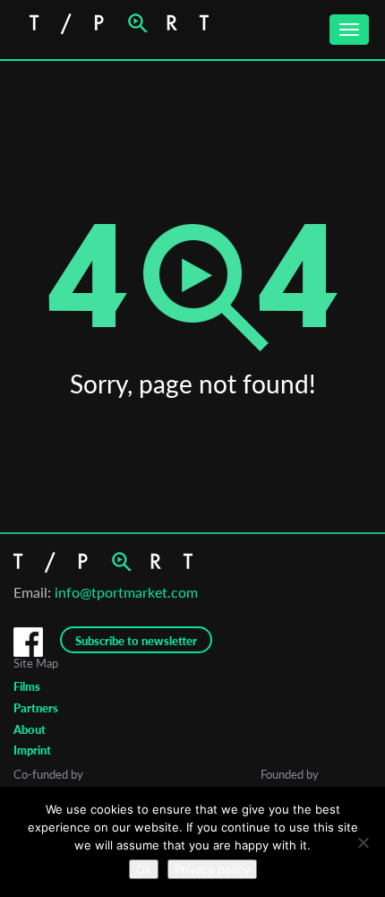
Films (26, 686)
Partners (35, 708)
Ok (143, 869)
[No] (363, 842)
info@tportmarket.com (126, 591)
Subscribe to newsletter (136, 641)
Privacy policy (212, 869)
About (29, 729)
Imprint (32, 750)
